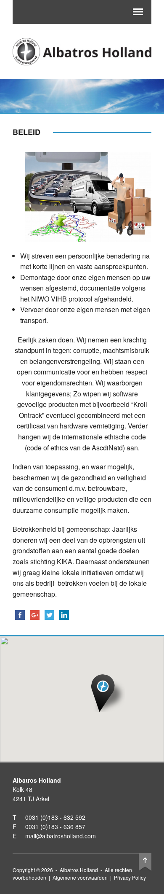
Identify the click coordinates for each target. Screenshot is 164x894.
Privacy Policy (130, 877)
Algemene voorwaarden (80, 877)
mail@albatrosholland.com (60, 836)
